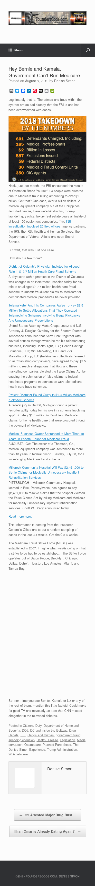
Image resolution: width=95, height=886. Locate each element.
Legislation (67, 740)
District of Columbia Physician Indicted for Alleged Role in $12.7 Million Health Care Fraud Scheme (44, 269)
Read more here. (20, 516)
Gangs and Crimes (41, 735)
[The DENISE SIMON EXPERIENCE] (47, 18)
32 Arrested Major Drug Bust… (47, 814)
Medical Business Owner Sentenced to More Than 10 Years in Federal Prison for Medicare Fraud (46, 436)
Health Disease (47, 740)
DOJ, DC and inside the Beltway (44, 730)
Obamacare (32, 744)
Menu (18, 50)
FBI (23, 735)
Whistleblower (18, 754)
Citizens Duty (32, 725)
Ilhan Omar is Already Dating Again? (47, 831)
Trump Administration (62, 749)
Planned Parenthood (57, 744)
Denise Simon (65, 80)
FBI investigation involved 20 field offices (40, 224)
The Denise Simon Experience (43, 747)
